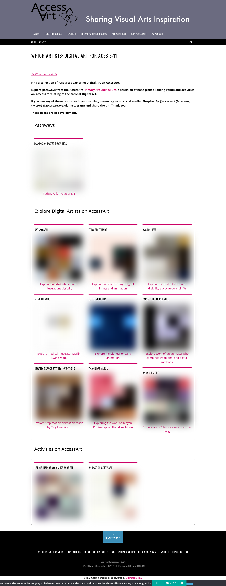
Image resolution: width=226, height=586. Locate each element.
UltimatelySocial (134, 577)
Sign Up (42, 42)
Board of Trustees (96, 552)
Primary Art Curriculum (94, 33)
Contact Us (74, 552)
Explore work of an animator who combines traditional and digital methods (167, 358)
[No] (189, 584)
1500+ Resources (53, 33)
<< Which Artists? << (44, 74)
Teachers (71, 33)
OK (156, 583)
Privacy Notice (173, 583)
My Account (157, 33)
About (37, 33)
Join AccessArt (139, 33)
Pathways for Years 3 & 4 (59, 193)
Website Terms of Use (174, 552)
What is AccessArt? (50, 552)
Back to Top (113, 538)
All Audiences (119, 33)
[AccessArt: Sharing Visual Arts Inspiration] (113, 26)
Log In (34, 42)
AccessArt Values (123, 552)
